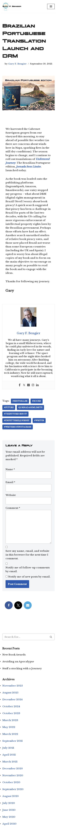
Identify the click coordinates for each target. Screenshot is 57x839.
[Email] (28, 605)
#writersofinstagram (17, 427)
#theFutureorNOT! (15, 414)
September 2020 (12, 789)
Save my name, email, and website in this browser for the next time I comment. (27, 554)
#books (36, 401)
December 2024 (12, 699)
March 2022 (10, 733)
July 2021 (8, 747)
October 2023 (11, 713)
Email (10, 482)
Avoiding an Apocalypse (18, 661)
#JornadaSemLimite (30, 407)
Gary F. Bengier (17, 63)
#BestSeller (20, 401)
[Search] (51, 636)
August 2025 (10, 692)
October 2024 (11, 706)
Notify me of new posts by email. (29, 576)
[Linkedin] (37, 385)
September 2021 (12, 740)
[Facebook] (19, 385)
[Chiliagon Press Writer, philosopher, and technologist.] (11, 6)
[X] (18, 605)
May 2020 (8, 816)
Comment (13, 507)
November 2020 (12, 775)
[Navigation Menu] (51, 6)
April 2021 (9, 754)
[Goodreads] (28, 385)
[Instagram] (33, 385)
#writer (39, 420)
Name (10, 469)
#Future (9, 407)
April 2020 (9, 823)
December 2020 (12, 768)
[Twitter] (24, 385)
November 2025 (12, 685)
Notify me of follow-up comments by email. (28, 569)
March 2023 (10, 720)
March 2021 (9, 761)
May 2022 (8, 727)
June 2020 (9, 809)
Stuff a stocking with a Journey (22, 668)
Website (11, 495)
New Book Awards (14, 654)
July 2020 (8, 803)
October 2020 (11, 782)
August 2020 (10, 796)
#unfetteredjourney (16, 420)
